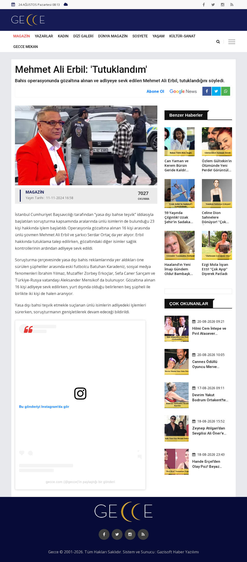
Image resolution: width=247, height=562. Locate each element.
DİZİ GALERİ (83, 36)
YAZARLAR (44, 36)
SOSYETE (140, 36)
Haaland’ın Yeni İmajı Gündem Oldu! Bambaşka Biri (178, 269)
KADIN (63, 36)
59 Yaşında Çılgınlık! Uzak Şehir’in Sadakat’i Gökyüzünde (179, 217)
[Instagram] (222, 4)
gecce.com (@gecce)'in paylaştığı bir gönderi (80, 482)
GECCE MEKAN (25, 47)
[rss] (232, 4)
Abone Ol (155, 91)
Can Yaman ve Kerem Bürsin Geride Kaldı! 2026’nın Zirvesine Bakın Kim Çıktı (179, 166)
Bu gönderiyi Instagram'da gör (44, 406)
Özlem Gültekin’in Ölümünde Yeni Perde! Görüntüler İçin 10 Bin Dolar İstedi (217, 166)
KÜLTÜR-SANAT (182, 36)
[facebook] (203, 4)
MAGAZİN (21, 36)
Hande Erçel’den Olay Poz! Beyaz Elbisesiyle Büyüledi (209, 466)
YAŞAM (158, 36)
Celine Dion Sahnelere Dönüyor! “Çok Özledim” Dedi (214, 217)
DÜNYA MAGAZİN (113, 36)
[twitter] (213, 4)
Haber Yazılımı (186, 552)
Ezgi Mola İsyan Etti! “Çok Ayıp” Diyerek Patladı (215, 269)
